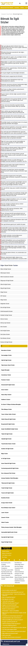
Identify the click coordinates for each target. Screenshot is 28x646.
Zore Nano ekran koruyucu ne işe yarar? (11, 637)
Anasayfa (3, 14)
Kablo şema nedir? (6, 635)
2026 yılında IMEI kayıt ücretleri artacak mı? (12, 619)
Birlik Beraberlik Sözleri (7, 311)
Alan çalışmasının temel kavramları (10, 606)
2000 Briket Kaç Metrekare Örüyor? (10, 603)
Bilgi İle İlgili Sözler (5, 288)
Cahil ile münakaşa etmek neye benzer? (11, 623)
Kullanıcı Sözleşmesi (6, 553)
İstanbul (17, 7)
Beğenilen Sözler (5, 303)
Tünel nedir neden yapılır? (8, 601)
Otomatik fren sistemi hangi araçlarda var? (12, 615)
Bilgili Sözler (4, 292)
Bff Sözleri (3, 296)
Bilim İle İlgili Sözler (6, 284)
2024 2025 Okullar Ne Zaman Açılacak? (6, 574)
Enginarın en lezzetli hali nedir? (9, 605)
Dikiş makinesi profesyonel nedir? (10, 633)
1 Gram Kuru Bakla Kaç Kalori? (9, 625)
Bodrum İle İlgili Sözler (6, 342)
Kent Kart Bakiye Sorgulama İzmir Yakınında (19, 568)
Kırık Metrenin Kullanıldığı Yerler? (19, 563)
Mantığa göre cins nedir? (8, 599)
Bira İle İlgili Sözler (5, 307)
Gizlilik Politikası (5, 551)
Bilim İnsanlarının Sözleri (7, 276)
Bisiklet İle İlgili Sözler (6, 315)
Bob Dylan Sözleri (5, 334)
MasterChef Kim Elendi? (7, 7)
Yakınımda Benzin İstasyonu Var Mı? (19, 572)
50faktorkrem (6, 644)
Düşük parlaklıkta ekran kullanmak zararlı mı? (13, 592)
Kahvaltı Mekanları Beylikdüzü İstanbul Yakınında (20, 580)
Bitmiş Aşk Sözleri (5, 323)
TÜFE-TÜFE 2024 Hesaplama (5, 567)
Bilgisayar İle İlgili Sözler (7, 280)
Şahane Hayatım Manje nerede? (7, 578)
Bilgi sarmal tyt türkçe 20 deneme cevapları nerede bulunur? (14, 613)
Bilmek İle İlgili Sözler (17, 14)
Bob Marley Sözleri (5, 338)
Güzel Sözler (10, 14)
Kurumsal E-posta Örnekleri (5, 563)
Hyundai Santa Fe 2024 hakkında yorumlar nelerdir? (14, 627)
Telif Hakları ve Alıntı (6, 555)
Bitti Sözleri (4, 326)
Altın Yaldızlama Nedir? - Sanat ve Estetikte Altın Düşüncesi (13, 595)
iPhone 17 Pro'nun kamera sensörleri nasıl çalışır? (14, 631)
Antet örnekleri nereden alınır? (9, 590)
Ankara (22, 7)
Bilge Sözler (4, 299)
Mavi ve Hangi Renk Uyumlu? (8, 597)
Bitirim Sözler (4, 319)
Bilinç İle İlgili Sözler (6, 269)
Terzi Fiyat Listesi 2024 (7, 570)
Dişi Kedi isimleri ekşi (6, 571)
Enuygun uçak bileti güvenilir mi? (9, 621)
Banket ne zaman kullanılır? (8, 608)
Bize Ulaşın (4, 557)
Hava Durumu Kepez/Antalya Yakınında (21, 576)
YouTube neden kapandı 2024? (9, 629)
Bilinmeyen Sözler (5, 273)
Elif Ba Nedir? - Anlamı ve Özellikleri (10, 610)
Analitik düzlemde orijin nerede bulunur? (11, 617)
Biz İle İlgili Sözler (5, 330)
